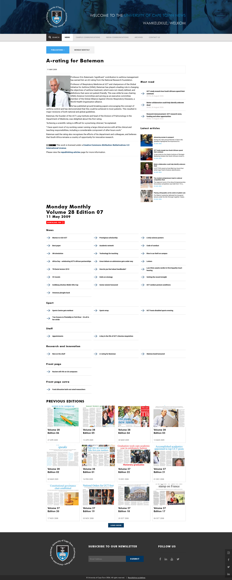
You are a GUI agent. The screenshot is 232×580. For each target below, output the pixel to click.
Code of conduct (153, 246)
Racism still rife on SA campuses (64, 372)
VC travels (56, 277)
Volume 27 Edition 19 (89, 510)
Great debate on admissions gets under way (116, 261)
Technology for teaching (108, 253)
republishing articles (70, 152)
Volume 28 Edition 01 (89, 470)
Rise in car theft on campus (157, 253)
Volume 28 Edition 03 (160, 431)
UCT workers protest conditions (159, 285)
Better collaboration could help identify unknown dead (165, 104)
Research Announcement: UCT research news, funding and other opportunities (164, 115)
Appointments (57, 336)
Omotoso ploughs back (61, 293)
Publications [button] (57, 50)
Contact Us (154, 37)
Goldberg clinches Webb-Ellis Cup (65, 285)
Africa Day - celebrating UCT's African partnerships (71, 261)
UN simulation (57, 253)
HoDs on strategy (106, 277)
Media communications (117, 37)
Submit (134, 559)
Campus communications (88, 37)
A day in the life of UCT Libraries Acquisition (116, 336)
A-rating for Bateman (107, 354)
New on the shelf (58, 354)
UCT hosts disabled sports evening (160, 310)
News (67, 37)
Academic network (106, 246)
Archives (139, 37)
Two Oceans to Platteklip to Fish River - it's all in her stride (70, 318)
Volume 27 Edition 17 (160, 510)
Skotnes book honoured (156, 354)
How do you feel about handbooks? (112, 269)
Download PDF (54, 222)
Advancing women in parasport (164, 137)
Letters (149, 261)
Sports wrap (104, 310)
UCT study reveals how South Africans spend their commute (166, 92)
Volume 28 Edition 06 (54, 431)
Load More (116, 525)
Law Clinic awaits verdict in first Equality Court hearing (164, 269)
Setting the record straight (157, 277)
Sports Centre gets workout (62, 310)
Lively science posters (155, 238)
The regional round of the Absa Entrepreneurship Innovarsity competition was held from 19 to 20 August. (169, 183)
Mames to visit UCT (59, 238)
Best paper (56, 246)
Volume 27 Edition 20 (54, 510)
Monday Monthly (82, 50)
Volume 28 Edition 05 (89, 431)
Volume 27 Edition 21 (160, 470)
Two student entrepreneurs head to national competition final (168, 179)
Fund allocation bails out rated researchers (68, 389)
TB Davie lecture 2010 (60, 269)
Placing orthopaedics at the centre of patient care (169, 193)
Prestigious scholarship (108, 238)
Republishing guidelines (136, 578)
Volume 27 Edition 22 (124, 470)
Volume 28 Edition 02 (54, 470)
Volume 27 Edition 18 (124, 510)
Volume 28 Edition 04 (124, 431)
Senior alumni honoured (108, 285)
